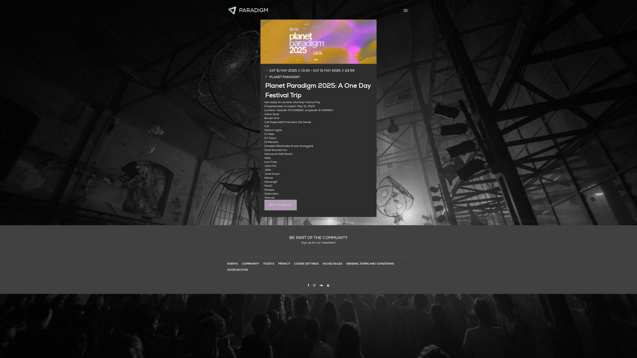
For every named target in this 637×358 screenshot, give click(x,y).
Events (232, 263)
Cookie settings (306, 263)
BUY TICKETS (280, 205)
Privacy (284, 263)
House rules (332, 263)
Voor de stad (237, 269)
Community (250, 263)
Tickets (268, 263)
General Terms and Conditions (370, 263)
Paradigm (253, 10)
